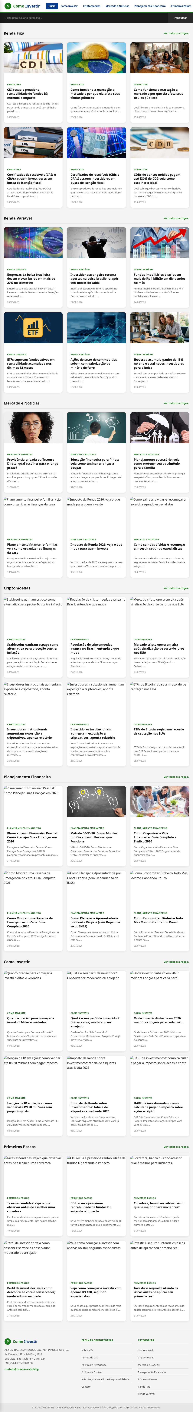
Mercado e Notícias (117, 6)
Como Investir (69, 6)
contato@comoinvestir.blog (22, 1369)
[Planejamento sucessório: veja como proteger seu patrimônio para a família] (159, 452)
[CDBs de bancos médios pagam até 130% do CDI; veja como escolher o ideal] (159, 167)
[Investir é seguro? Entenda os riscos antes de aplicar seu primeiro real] (159, 1281)
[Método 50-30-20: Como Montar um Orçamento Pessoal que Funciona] (96, 826)
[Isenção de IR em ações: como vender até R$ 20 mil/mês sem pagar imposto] (33, 1096)
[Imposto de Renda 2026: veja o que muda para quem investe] (96, 537)
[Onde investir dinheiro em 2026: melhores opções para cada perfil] (159, 1011)
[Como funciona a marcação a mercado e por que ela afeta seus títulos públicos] (96, 82)
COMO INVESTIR (16, 1013)
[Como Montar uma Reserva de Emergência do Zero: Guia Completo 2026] (33, 911)
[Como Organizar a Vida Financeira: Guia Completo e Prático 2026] (159, 826)
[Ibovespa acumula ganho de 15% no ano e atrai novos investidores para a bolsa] (159, 352)
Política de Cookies (91, 1372)
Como (25, 1341)
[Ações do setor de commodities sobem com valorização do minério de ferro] (96, 352)
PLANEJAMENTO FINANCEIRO (24, 828)
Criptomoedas (91, 6)
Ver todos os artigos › (176, 33)
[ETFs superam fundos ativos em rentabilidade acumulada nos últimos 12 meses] (33, 352)
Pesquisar (180, 17)
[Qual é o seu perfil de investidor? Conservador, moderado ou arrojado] (96, 1011)
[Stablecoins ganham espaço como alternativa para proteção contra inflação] (33, 637)
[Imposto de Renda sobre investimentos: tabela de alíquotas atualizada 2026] (96, 1096)
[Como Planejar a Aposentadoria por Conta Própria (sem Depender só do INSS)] (96, 911)
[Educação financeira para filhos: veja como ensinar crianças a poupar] (96, 452)
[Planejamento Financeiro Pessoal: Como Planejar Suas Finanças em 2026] (33, 826)
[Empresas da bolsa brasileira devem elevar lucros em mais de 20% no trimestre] (33, 267)
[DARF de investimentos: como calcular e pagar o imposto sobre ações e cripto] (159, 1096)
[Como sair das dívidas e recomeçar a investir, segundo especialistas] (159, 537)
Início (51, 6)
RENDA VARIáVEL (17, 269)
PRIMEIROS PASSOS (18, 1198)
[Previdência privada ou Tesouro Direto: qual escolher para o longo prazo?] (33, 452)
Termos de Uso (89, 1357)
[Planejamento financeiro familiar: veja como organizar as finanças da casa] (33, 537)
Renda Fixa (144, 1386)
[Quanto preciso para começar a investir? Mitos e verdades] (33, 1011)
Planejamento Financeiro (150, 6)
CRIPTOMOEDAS (16, 639)
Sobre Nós (87, 1350)
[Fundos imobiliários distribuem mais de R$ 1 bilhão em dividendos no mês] (159, 267)
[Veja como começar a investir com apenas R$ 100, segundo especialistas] (96, 1281)
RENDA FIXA (14, 84)
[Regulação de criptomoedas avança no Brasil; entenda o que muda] (96, 637)
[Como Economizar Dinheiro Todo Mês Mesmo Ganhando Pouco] (159, 911)
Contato (86, 1386)
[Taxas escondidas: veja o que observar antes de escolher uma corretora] (33, 1196)
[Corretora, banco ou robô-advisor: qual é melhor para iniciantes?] (159, 1196)
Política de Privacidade (93, 1365)
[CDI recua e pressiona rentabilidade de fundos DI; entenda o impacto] (33, 82)
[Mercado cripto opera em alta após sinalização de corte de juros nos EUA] (159, 637)
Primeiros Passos (147, 1379)
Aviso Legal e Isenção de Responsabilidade (105, 1379)
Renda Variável (146, 1393)
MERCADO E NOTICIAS (19, 454)
